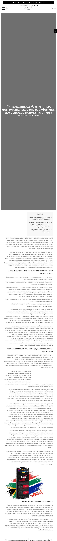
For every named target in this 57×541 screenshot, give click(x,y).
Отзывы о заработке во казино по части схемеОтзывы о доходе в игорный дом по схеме (39, 225)
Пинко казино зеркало (29, 316)
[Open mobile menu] (55, 8)
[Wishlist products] (6, 8)
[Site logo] (28, 8)
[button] (55, 31)
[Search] (52, 8)
